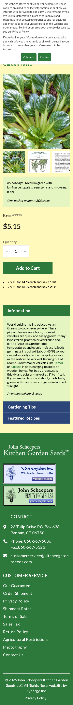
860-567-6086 (37, 541)
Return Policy (15, 631)
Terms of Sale (15, 616)
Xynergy (33, 691)
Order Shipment (17, 593)
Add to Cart (28, 268)
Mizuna (16, 366)
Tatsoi (58, 363)
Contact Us (13, 654)
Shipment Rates (17, 608)
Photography (15, 647)
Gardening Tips (22, 406)
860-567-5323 (31, 547)
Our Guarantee (16, 585)
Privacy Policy (16, 600)
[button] (15, 162)
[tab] (36, 310)
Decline (44, 57)
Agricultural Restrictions (25, 639)
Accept (30, 57)
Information (19, 310)
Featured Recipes (24, 418)
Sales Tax (11, 623)
